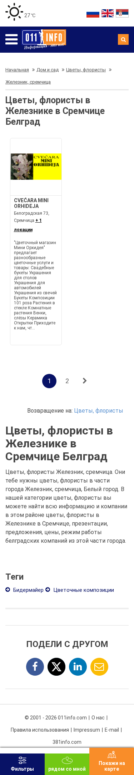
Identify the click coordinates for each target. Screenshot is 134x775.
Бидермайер (28, 590)
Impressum (87, 730)
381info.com (67, 742)
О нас (98, 718)
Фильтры (22, 769)
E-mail (112, 730)
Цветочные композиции (83, 590)
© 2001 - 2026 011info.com (56, 718)
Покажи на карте (112, 766)
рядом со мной (67, 769)
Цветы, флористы (98, 410)
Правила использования (40, 730)
